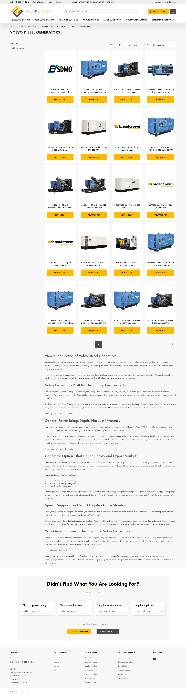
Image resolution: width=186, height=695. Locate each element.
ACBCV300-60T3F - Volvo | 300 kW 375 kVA (94, 264)
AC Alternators (91, 20)
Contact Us (14, 658)
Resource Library (124, 658)
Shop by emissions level (109, 605)
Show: (112, 44)
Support (59, 2)
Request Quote (160, 11)
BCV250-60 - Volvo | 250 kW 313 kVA (127, 148)
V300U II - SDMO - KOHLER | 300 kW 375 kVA (93, 206)
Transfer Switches (68, 20)
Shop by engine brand (71, 605)
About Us (57, 658)
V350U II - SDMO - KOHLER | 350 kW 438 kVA (160, 321)
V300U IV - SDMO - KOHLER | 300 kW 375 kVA (160, 264)
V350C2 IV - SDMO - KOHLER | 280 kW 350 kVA (160, 148)
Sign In (166, 2)
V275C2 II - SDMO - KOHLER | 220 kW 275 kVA (127, 91)
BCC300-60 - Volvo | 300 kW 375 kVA (60, 264)
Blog (50, 2)
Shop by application (144, 605)
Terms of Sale (122, 666)
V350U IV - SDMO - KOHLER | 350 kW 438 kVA (127, 321)
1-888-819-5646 (79, 631)
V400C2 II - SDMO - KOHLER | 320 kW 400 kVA (93, 321)
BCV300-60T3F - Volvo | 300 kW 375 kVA (127, 264)
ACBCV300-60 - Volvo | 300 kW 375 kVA (127, 206)
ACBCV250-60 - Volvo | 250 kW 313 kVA (94, 148)
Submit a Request (107, 631)
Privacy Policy (123, 678)
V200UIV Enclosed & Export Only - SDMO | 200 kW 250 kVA (60, 91)
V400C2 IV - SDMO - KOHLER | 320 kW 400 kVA (60, 321)
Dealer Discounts (39, 2)
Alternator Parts (112, 20)
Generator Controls (163, 20)
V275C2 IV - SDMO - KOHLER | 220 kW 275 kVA (93, 91)
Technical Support (124, 674)
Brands (56, 666)
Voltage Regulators (136, 20)
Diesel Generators (21, 20)
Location (57, 662)
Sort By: (146, 44)
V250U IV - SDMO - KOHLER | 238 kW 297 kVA (160, 91)
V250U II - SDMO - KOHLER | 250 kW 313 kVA (60, 148)
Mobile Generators (44, 20)
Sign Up (173, 2)
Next (172, 344)
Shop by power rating (34, 605)
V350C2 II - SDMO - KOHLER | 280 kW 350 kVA (60, 206)
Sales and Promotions (125, 662)
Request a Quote (124, 670)
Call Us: (19, 2)
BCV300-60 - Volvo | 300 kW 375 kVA (160, 206)
